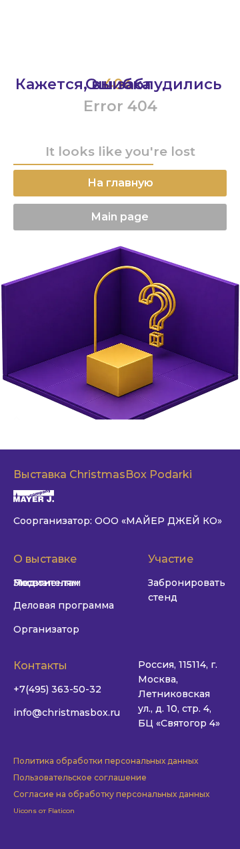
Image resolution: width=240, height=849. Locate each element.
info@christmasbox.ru (66, 712)
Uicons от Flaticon (44, 810)
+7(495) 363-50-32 (57, 689)
